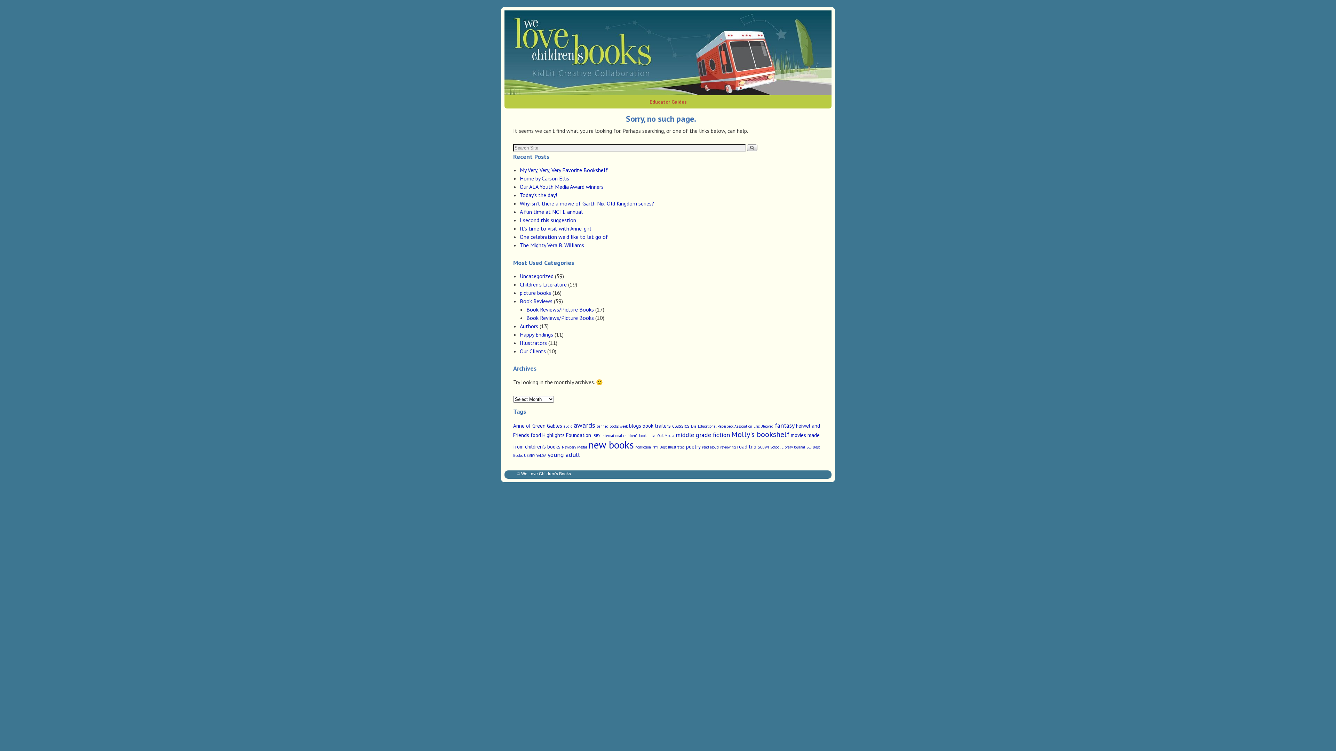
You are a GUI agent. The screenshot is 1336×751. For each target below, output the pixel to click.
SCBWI (763, 447)
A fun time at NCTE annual (551, 211)
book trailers (657, 425)
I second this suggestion (548, 220)
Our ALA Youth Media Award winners (562, 186)
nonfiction (643, 447)
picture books (535, 292)
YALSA (541, 455)
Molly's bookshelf (760, 434)
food (536, 435)
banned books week (612, 426)
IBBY (596, 435)
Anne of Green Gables (537, 425)
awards (584, 425)
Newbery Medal (574, 447)
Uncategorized (537, 276)
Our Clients (533, 351)
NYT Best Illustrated (668, 447)
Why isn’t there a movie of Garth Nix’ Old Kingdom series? (587, 203)
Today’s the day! (538, 195)
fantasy (785, 425)
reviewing (728, 447)
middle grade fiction (703, 435)
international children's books (625, 435)
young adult (564, 455)
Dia (694, 426)
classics (681, 425)
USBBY (529, 455)
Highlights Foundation (566, 435)
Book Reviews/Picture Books (560, 309)
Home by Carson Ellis (544, 178)
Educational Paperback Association (725, 426)
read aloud (710, 447)
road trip (746, 446)
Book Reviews (536, 301)
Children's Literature (543, 284)
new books (611, 444)
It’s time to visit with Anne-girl (555, 228)
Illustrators (533, 342)
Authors (529, 326)
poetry (693, 446)
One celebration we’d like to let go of (564, 236)
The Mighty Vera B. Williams (552, 245)
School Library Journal (787, 447)
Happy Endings (536, 334)
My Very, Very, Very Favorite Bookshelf (564, 170)
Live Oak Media (662, 435)
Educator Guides (668, 102)
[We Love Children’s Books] (668, 52)
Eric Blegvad (763, 426)
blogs (635, 425)
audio (568, 426)
